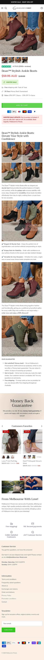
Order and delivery (8, 592)
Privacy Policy (6, 595)
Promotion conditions (9, 599)
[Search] (7, 8)
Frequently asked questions (11, 583)
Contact (4, 602)
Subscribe (8, 630)
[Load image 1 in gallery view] (22, 34)
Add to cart (22, 105)
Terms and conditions (9, 579)
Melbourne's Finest (11, 653)
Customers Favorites (22, 426)
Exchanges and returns (9, 589)
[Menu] (2, 8)
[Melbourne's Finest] (22, 8)
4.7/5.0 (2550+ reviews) (22, 66)
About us (5, 586)
